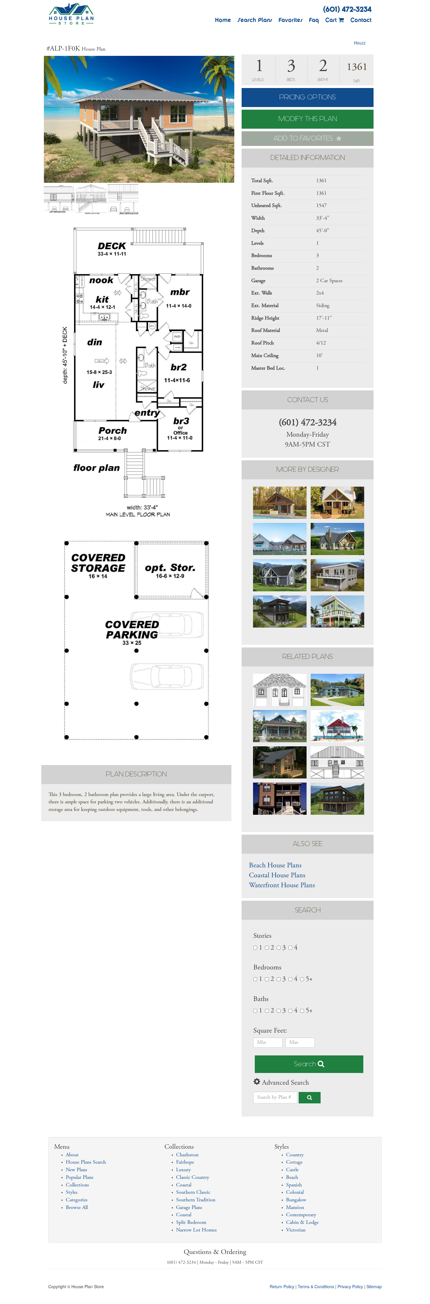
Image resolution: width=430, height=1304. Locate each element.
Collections (77, 1185)
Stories (262, 936)
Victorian (295, 1230)
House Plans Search (86, 1162)
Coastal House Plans (277, 875)
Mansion (295, 1207)
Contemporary (301, 1215)
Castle (292, 1170)
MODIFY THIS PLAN (307, 119)
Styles (72, 1192)
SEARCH (308, 910)
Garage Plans (189, 1207)
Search (306, 1064)
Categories (76, 1200)
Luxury (183, 1170)
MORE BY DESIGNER (307, 469)
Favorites (290, 20)
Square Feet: (271, 1031)
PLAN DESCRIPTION (136, 774)
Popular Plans (79, 1177)
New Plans (76, 1170)
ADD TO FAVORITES (304, 138)
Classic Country (192, 1177)
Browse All (77, 1207)
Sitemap (374, 1286)
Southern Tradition (195, 1200)
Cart (331, 20)
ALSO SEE (307, 843)
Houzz (360, 43)
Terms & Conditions (316, 1286)
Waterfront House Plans (282, 885)
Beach (292, 1177)
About (72, 1155)
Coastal (183, 1185)
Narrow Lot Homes (196, 1230)
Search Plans (255, 20)
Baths (261, 999)
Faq (314, 20)
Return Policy (282, 1286)
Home (223, 20)
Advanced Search (284, 1083)
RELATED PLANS (308, 656)
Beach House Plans (275, 865)
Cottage (294, 1162)
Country (295, 1155)
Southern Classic (193, 1192)
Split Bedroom (191, 1222)
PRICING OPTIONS (307, 97)
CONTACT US (307, 400)
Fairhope (185, 1162)
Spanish (294, 1185)
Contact (360, 20)
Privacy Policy (350, 1286)
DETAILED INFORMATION (308, 157)
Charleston (187, 1155)
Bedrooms (267, 967)
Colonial (295, 1192)
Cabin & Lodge (302, 1222)
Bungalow (296, 1200)
